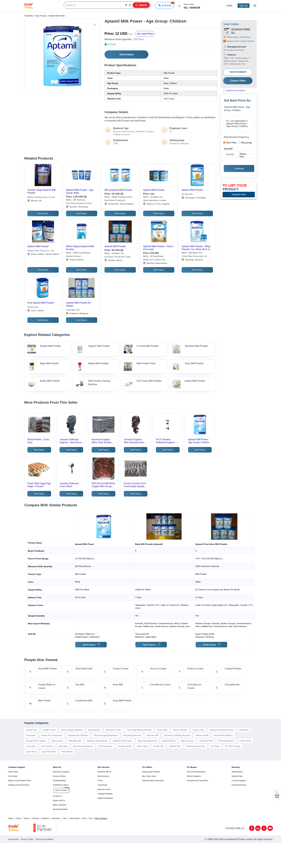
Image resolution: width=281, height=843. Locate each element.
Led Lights (31, 746)
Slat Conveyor (187, 741)
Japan (10, 818)
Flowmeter (31, 735)
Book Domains (103, 776)
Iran (90, 818)
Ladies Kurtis (245, 741)
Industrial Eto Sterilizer (78, 735)
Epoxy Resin (57, 741)
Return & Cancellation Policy (19, 781)
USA (84, 818)
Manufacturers (237, 772)
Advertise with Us (104, 772)
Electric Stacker (180, 730)
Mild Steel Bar (74, 741)
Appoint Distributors (105, 798)
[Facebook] (251, 828)
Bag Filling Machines (147, 741)
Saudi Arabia (74, 818)
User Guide (12, 776)
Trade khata (102, 785)
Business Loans (104, 789)
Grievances (13, 839)
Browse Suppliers (194, 776)
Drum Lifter (162, 730)
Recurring (246, 142)
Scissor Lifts (198, 730)
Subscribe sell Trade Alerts (197, 781)
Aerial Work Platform (223, 735)
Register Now (239, 194)
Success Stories (59, 776)
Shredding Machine (132, 735)
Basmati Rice (94, 730)
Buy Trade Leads (149, 776)
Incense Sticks (124, 746)
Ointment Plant (206, 741)
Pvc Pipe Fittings (232, 746)
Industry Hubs (237, 776)
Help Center (13, 772)
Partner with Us (59, 800)
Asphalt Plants (168, 741)
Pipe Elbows (67, 751)
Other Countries (101, 818)
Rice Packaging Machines (106, 735)
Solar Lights (142, 746)
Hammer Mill (152, 735)
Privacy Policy (27, 839)
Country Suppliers (239, 781)
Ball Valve (63, 746)
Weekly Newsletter (60, 809)
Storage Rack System (36, 741)
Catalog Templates (105, 794)
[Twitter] (264, 828)
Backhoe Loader (113, 730)
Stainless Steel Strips (122, 741)
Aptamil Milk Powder (57, 16)
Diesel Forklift (202, 735)
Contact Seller (238, 80)
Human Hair (31, 730)
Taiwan (26, 818)
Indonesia (56, 818)
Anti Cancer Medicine (83, 746)
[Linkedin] (258, 828)
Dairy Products (41, 16)
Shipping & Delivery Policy (18, 785)
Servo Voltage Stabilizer (72, 730)
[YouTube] (270, 828)
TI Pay (100, 781)
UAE (65, 818)
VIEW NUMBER (237, 72)
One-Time (231, 142)
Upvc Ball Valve (49, 751)
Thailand (35, 818)
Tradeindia (28, 16)
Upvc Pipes (31, 751)
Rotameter (244, 730)
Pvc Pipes (215, 746)
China (18, 818)
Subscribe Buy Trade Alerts (153, 781)
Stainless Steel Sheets (97, 741)
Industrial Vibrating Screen (221, 730)
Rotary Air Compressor (51, 735)
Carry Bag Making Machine (139, 730)
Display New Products (151, 772)
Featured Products (239, 785)
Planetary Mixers (226, 741)
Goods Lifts (158, 746)
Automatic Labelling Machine (177, 735)
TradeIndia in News (60, 785)
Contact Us (57, 796)
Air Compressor (105, 746)
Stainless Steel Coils (195, 746)
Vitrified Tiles (175, 746)
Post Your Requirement (196, 772)
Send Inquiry (126, 54)
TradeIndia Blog (59, 781)
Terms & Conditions (45, 839)
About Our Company (61, 772)
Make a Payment (59, 805)
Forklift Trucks (49, 730)
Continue (239, 168)
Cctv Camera (47, 746)
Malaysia (45, 818)
